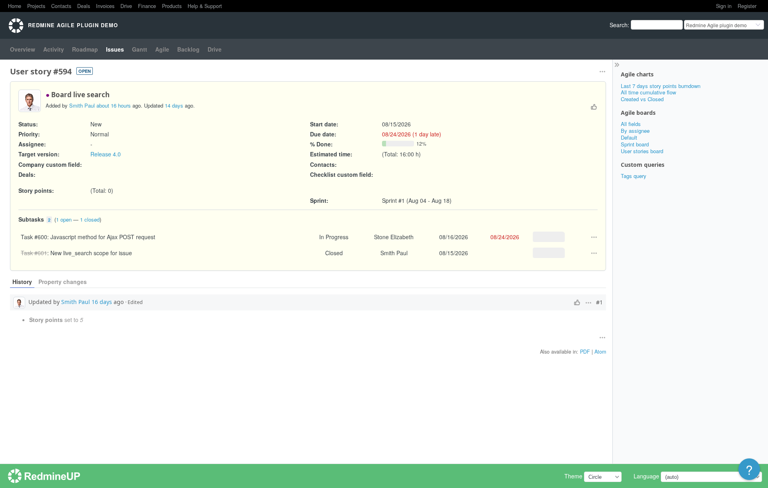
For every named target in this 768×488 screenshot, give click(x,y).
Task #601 (34, 253)
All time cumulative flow (648, 92)
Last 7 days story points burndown (660, 86)
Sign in (724, 6)
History (22, 282)
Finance (147, 6)
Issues (115, 49)
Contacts (61, 6)
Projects (36, 6)
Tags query (633, 176)
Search (619, 25)
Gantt (139, 49)
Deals (83, 6)
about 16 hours (113, 105)
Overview (22, 49)
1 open (64, 219)
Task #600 (34, 237)
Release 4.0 (105, 154)
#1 (599, 302)
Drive (126, 6)
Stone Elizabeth (394, 237)
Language (646, 476)
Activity (53, 49)
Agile (162, 49)
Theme (573, 476)
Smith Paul (82, 105)
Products (172, 6)
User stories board (642, 151)
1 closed (90, 219)
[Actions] (594, 237)
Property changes (62, 282)
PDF (585, 351)
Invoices (105, 6)
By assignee (635, 130)
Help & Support (205, 6)
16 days (102, 302)
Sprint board (635, 144)
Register (747, 6)
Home (14, 6)
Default (629, 137)
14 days (174, 105)
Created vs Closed (642, 99)
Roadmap (85, 49)
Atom (600, 351)
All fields (631, 124)
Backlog (188, 49)
